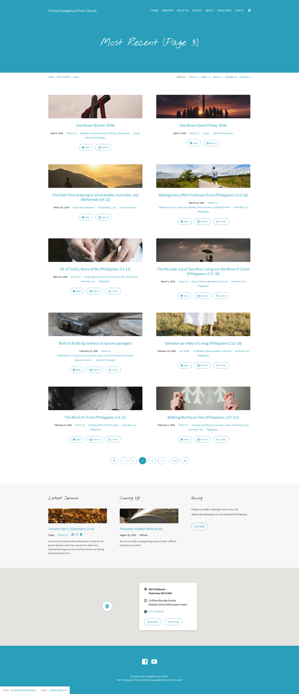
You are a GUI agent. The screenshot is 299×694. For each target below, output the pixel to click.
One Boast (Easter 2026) (95, 125)
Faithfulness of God (67, 355)
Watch (105, 147)
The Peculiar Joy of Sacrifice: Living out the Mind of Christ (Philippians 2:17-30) (203, 271)
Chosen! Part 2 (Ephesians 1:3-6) (71, 529)
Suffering (112, 133)
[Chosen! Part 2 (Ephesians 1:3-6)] (77, 520)
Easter (136, 133)
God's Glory (97, 355)
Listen (222, 221)
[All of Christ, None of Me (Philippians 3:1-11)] (95, 259)
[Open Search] (249, 10)
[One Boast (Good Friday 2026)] (203, 115)
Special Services (128, 207)
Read (87, 147)
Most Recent (63, 77)
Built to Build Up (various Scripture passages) (95, 343)
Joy (114, 207)
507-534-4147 (156, 611)
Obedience (213, 281)
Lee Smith (184, 351)
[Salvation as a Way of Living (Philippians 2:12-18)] (203, 333)
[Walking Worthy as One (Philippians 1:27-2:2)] (203, 407)
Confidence (199, 351)
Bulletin (183, 10)
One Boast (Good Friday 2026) (203, 125)
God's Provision (112, 355)
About (209, 10)
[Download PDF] (81, 534)
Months (244, 77)
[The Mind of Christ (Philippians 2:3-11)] (95, 407)
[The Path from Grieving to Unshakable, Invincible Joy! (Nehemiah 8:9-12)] (95, 185)
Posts (239, 10)
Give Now (200, 526)
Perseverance (204, 207)
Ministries (225, 10)
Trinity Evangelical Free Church (72, 10)
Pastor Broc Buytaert (83, 207)
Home (154, 10)
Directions (173, 621)
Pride (87, 276)
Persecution (217, 425)
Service (224, 281)
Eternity (102, 133)
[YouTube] (154, 661)
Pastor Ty (71, 133)
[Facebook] (145, 661)
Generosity (84, 355)
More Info (152, 621)
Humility (192, 207)
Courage (196, 425)
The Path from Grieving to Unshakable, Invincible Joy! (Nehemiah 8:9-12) (95, 197)
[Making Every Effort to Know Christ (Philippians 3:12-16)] (203, 185)
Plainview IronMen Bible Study (141, 529)
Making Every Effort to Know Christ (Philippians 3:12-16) (203, 195)
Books (216, 77)
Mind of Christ (199, 281)
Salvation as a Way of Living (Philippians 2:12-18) (203, 343)
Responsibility (213, 351)
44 (175, 460)
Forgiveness (104, 207)
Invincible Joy (241, 207)
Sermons (168, 10)
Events (197, 10)
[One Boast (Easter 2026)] (95, 115)
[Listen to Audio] (77, 534)
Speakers (229, 77)
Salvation (227, 351)
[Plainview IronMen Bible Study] (149, 520)
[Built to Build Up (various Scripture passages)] (95, 333)
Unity (116, 425)
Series (204, 77)
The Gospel (124, 133)
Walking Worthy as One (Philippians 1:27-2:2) (203, 417)
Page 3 (76, 77)
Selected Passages (95, 137)
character (182, 207)
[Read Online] (72, 534)
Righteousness (99, 276)
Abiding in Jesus (88, 133)
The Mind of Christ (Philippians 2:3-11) (95, 417)
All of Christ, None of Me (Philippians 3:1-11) (95, 269)
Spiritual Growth (221, 207)
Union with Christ (233, 425)
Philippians (203, 211)
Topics (192, 77)
